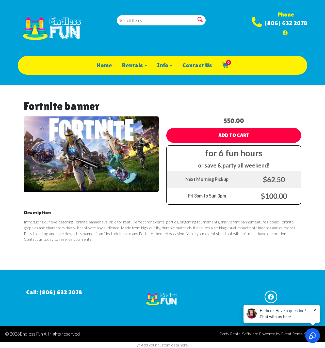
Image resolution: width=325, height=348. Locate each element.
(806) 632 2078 (285, 23)
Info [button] (163, 65)
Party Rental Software (239, 333)
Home (104, 65)
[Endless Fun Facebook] (285, 31)
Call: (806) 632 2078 (54, 292)
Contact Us (197, 65)
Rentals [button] (133, 65)
